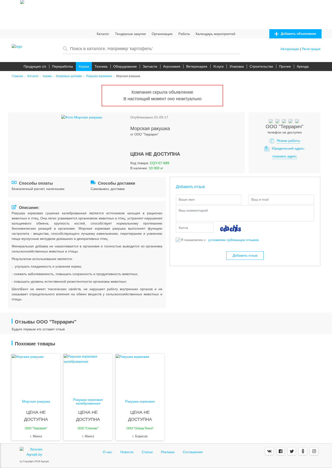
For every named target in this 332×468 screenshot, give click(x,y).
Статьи (147, 452)
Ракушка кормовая (99, 76)
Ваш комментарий (193, 210)
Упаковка (236, 66)
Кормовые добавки (69, 76)
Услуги (218, 66)
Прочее (285, 66)
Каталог (103, 34)
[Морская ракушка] (36, 373)
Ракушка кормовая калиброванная (88, 401)
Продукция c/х (35, 66)
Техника (101, 66)
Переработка (62, 66)
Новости (126, 452)
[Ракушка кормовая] (140, 373)
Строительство (261, 66)
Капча (183, 228)
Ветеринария (196, 66)
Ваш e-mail (260, 199)
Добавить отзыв (245, 255)
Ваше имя (187, 199)
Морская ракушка (36, 401)
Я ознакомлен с (193, 240)
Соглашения (193, 452)
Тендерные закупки (130, 34)
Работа (184, 34)
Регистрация (311, 49)
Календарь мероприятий (215, 34)
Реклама (168, 452)
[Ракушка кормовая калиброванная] (88, 373)
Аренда (303, 66)
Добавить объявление (298, 34)
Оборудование (125, 66)
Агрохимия (171, 66)
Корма (84, 66)
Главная (17, 76)
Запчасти (150, 66)
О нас (107, 452)
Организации (162, 34)
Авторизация (289, 49)
